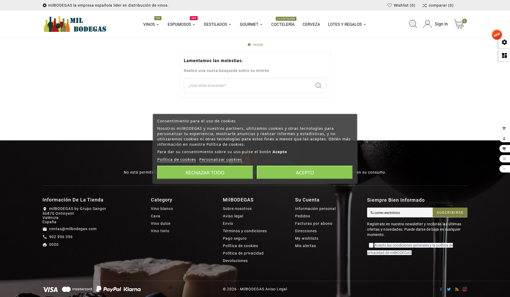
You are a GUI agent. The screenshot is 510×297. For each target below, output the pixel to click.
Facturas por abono (314, 223)
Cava (155, 216)
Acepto (305, 172)
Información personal (315, 208)
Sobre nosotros (237, 208)
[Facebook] (441, 289)
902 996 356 (61, 237)
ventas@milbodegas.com (73, 229)
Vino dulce (161, 223)
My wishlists (306, 238)
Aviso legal (233, 216)
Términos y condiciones (245, 231)
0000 (54, 244)
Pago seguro (235, 238)
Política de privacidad (243, 253)
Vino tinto (160, 231)
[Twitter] (449, 289)
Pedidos (302, 216)
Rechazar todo (205, 172)
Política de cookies (240, 246)
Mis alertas (305, 246)
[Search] (318, 85)
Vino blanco (162, 208)
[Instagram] (465, 289)
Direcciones (306, 231)
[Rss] (457, 289)
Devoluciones (235, 261)
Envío (228, 223)
